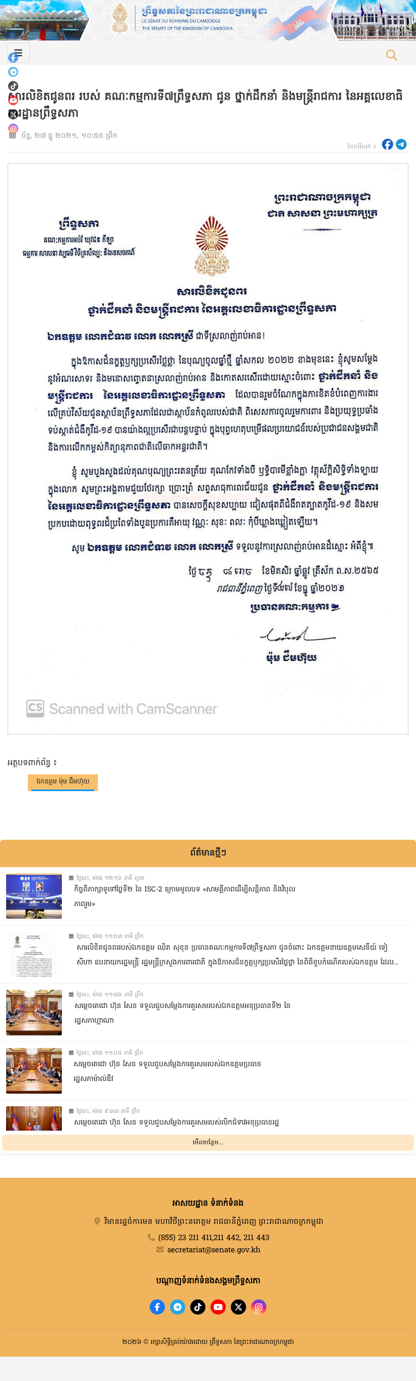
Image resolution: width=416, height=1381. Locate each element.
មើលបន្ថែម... (208, 1142)
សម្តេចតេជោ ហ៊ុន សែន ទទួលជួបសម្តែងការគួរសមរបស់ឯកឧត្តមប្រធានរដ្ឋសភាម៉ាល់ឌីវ (167, 1072)
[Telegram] (13, 72)
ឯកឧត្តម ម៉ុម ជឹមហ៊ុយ (63, 782)
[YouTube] (13, 100)
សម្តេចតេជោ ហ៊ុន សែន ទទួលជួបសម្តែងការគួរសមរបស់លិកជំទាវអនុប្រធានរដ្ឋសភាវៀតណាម (176, 1130)
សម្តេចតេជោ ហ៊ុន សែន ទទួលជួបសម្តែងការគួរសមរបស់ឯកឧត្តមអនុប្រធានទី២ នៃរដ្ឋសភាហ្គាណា (183, 1013)
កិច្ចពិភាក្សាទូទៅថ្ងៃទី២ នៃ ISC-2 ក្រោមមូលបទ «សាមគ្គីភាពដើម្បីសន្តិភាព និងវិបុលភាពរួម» (184, 897)
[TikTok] (13, 86)
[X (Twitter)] (13, 114)
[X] (238, 1307)
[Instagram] (13, 129)
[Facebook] (13, 58)
